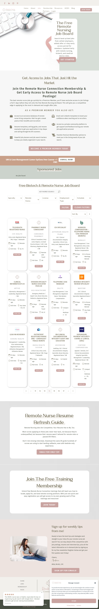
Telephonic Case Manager (60, 283)
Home (26, 8)
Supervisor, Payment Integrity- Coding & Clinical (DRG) (81, 337)
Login (54, 11)
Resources (59, 8)
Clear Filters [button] (82, 207)
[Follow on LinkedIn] (9, 3)
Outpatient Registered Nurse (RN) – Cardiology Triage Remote (39, 337)
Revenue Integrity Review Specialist (82, 283)
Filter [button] (65, 207)
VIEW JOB (17, 254)
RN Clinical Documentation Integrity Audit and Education (60, 337)
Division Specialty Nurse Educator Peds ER (39, 284)
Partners (46, 11)
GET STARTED (67, 59)
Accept (74, 601)
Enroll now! (66, 160)
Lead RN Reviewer (17, 334)
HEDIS (67, 8)
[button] (95, 583)
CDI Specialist (60, 227)
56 (59, 391)
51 (35, 391)
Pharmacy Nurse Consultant (39, 228)
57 (63, 391)
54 (49, 391)
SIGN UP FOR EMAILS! (66, 570)
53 (44, 391)
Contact (79, 605)
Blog (73, 8)
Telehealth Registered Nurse (17, 228)
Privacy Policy (71, 605)
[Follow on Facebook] (4, 3)
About (33, 8)
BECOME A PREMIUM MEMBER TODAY (49, 148)
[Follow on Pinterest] (17, 3)
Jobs (39, 8)
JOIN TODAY (86, 9)
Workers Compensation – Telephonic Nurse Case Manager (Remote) (82, 231)
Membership (47, 8)
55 (54, 391)
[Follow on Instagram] (13, 3)
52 (40, 391)
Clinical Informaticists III (17, 283)
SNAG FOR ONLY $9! (49, 452)
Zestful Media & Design (29, 606)
